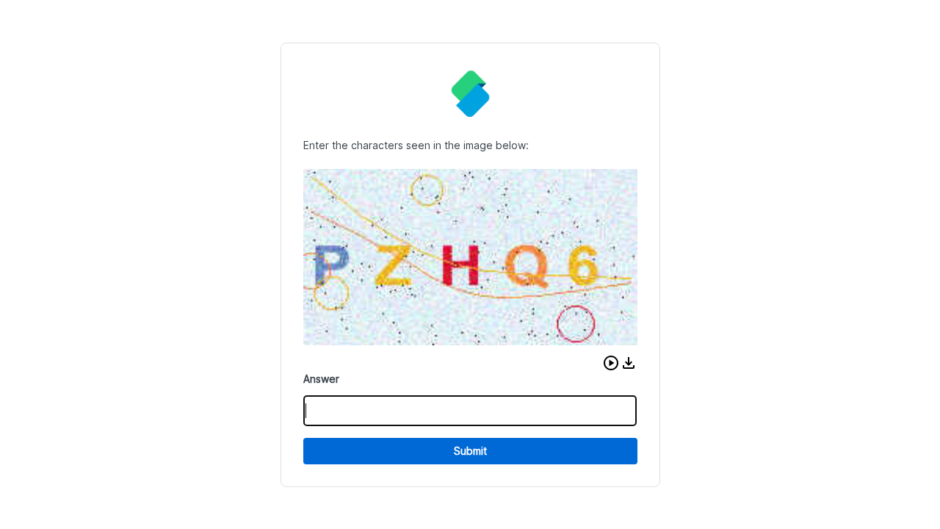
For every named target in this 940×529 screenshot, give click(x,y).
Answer (321, 379)
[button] (611, 363)
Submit (470, 451)
